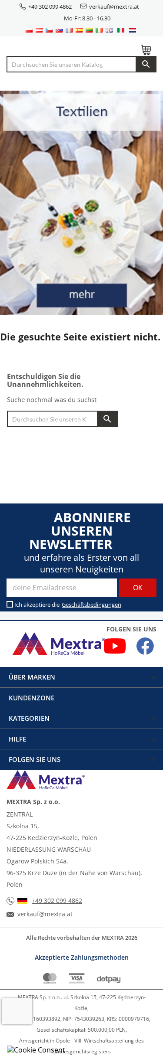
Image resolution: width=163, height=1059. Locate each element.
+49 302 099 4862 (50, 6)
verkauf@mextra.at (114, 6)
